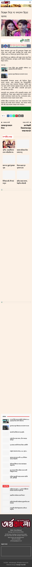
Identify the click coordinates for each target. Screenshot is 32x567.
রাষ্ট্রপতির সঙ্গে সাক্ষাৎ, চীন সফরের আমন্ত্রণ (18, 439)
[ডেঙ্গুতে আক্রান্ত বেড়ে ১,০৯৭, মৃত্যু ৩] (6, 453)
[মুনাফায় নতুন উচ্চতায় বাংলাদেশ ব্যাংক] (4, 76)
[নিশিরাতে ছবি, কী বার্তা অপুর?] (9, 174)
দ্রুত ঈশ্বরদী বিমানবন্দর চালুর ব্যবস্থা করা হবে (26, 128)
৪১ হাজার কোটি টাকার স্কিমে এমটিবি (19, 445)
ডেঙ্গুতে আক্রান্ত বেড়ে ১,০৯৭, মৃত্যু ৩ (18, 451)
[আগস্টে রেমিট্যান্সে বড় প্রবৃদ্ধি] (6, 434)
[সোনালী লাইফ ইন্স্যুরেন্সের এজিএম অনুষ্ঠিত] (6, 509)
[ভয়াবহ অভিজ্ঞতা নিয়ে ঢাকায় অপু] (23, 143)
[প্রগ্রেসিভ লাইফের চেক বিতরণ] (6, 497)
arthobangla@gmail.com (16, 540)
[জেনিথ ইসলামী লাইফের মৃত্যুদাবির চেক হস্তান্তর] (6, 503)
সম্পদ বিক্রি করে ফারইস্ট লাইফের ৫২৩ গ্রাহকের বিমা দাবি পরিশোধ (19, 68)
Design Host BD (21, 564)
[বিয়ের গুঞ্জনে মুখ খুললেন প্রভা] (23, 159)
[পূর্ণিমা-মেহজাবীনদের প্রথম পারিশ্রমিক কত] (9, 143)
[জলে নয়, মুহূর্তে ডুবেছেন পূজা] (9, 159)
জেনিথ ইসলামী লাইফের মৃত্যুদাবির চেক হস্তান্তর (19, 502)
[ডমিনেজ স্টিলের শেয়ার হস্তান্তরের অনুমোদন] (6, 465)
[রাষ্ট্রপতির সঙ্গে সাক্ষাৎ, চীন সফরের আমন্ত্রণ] (6, 440)
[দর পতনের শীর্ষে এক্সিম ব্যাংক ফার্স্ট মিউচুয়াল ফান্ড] (6, 472)
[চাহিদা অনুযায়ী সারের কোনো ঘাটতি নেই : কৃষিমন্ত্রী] (6, 478)
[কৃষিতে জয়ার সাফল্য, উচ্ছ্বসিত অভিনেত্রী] (23, 174)
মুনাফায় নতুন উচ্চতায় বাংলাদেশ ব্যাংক (18, 74)
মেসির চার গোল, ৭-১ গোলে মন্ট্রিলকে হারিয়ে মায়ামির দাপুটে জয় (19, 489)
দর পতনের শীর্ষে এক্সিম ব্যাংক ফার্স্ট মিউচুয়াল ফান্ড (18, 470)
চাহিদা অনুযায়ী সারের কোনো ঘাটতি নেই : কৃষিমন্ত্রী (19, 477)
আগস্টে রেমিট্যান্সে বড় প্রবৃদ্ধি (17, 432)
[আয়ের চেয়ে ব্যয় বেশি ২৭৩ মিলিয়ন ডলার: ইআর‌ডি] (6, 459)
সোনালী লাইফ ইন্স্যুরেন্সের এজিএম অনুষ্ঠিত (18, 508)
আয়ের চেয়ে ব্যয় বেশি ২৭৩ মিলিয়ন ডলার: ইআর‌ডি (18, 458)
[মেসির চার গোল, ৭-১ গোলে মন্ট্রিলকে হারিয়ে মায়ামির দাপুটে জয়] (6, 490)
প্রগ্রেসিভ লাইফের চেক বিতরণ (17, 495)
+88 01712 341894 (16, 539)
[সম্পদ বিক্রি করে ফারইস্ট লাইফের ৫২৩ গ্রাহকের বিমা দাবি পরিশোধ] (4, 69)
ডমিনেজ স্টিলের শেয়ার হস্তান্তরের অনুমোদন (18, 464)
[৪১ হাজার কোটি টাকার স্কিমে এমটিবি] (6, 446)
